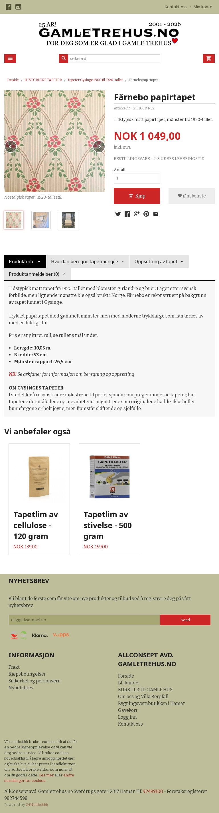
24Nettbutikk (37, 804)
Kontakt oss (130, 724)
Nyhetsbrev (21, 687)
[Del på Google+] (137, 214)
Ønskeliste (194, 196)
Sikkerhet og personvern (35, 681)
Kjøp (140, 196)
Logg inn (127, 717)
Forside (13, 80)
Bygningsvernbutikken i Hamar (151, 703)
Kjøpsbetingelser (27, 674)
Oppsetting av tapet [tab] (156, 261)
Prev (16, 145)
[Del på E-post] (155, 214)
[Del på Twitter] (118, 214)
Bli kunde (128, 683)
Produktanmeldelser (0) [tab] (34, 274)
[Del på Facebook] (127, 214)
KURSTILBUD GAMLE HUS (145, 689)
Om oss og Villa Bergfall (143, 696)
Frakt (14, 667)
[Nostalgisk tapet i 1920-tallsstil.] (54, 141)
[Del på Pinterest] (146, 214)
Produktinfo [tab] (22, 261)
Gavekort (127, 710)
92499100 (153, 791)
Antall (119, 169)
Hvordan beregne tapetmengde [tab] (84, 261)
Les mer (46, 775)
